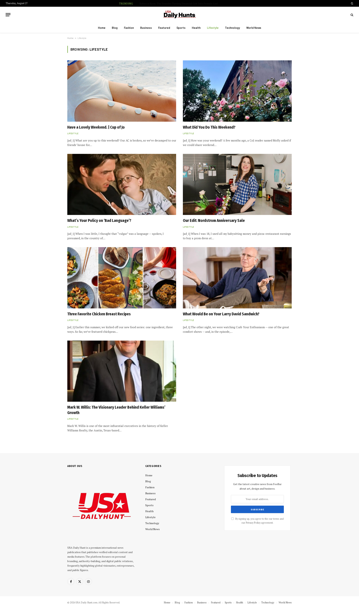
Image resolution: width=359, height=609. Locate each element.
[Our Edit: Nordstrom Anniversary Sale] (237, 184)
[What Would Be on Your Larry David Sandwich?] (237, 277)
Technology (232, 27)
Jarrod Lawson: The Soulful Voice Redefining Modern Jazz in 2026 (189, 3)
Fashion (129, 27)
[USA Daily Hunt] (179, 15)
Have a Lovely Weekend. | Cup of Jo (96, 127)
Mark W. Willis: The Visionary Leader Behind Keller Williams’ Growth (116, 410)
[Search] (351, 14)
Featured (164, 27)
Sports (181, 27)
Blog (115, 27)
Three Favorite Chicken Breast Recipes (99, 314)
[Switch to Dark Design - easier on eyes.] (351, 3)
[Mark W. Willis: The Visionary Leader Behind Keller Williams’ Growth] (121, 371)
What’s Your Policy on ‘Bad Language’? (99, 220)
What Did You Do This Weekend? (209, 127)
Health (196, 27)
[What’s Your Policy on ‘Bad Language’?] (121, 184)
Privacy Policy (253, 522)
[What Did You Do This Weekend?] (237, 91)
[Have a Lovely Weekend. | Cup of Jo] (121, 91)
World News (253, 27)
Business (146, 27)
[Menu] (8, 14)
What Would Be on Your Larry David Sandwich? (221, 314)
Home (101, 27)
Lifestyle (213, 27)
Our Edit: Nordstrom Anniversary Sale (214, 220)
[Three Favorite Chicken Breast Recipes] (121, 277)
